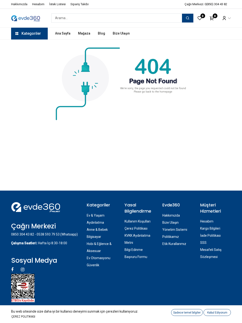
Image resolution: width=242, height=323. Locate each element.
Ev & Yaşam (95, 215)
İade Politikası (210, 235)
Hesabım (38, 4)
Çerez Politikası (136, 228)
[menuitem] (62, 33)
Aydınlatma (95, 222)
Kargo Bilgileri (210, 228)
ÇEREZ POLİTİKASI (23, 316)
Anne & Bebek (97, 229)
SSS (203, 242)
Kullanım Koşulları (138, 221)
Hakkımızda (19, 4)
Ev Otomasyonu (98, 258)
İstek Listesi (57, 4)
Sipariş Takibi (79, 4)
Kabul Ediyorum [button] (217, 312)
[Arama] (187, 18)
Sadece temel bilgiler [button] (187, 312)
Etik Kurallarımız (174, 244)
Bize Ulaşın (170, 222)
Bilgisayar (94, 237)
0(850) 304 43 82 (216, 4)
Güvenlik (93, 265)
